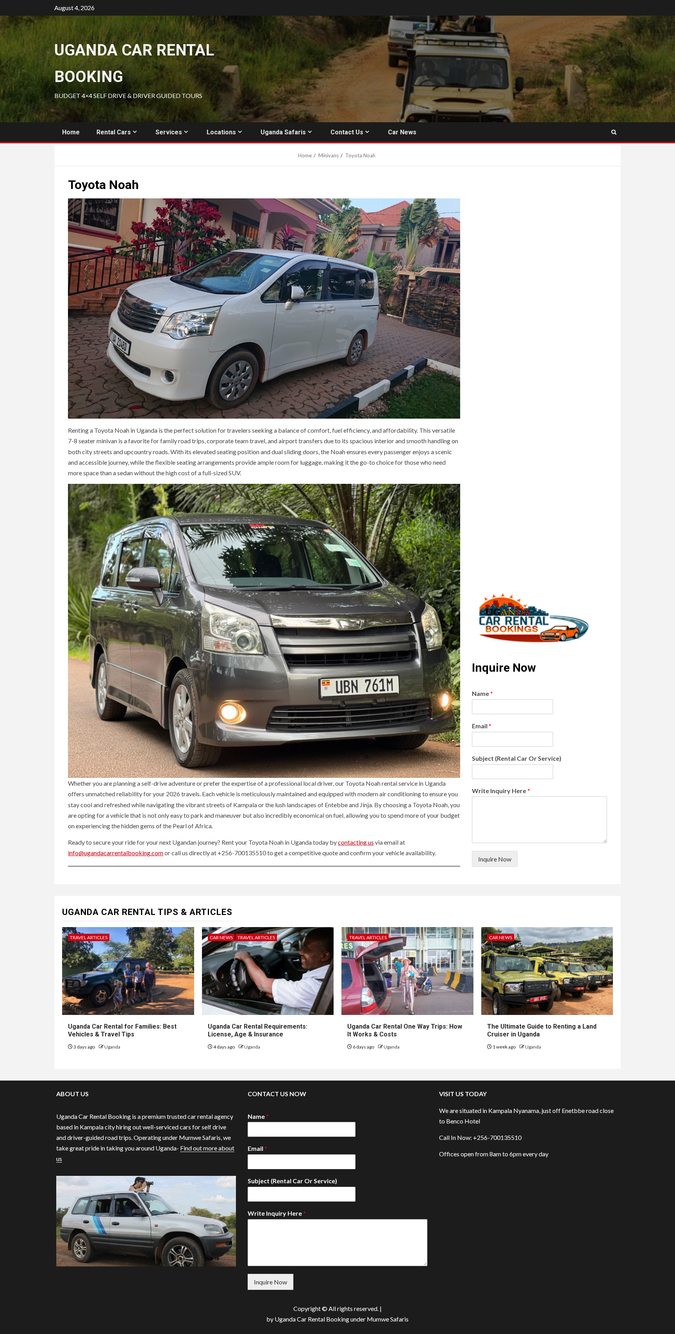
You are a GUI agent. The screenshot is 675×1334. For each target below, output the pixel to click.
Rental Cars (113, 132)
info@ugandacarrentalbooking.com (115, 852)
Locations (221, 132)
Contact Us (346, 132)
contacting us (356, 842)
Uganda (112, 1047)
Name (482, 693)
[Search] (614, 132)
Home (71, 132)
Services (168, 132)
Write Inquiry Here (501, 790)
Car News (402, 132)
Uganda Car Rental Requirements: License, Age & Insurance (257, 1030)
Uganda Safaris (283, 132)
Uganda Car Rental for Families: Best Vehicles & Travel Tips (122, 1030)
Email (481, 725)
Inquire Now (494, 859)
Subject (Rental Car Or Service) (516, 758)
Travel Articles (88, 937)
